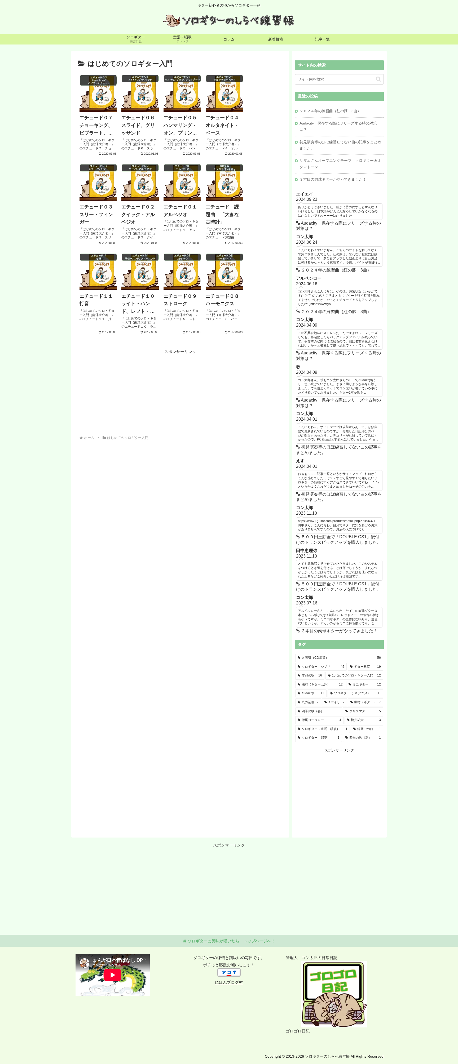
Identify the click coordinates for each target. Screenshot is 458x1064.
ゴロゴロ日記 (298, 1031)
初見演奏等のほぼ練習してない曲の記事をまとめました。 (340, 145)
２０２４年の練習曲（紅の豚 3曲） (330, 111)
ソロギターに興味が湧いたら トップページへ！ (231, 941)
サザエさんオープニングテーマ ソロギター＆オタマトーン (340, 164)
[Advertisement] (128, 392)
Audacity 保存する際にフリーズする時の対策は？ (338, 126)
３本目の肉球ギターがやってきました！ (333, 179)
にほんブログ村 (229, 982)
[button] (378, 79)
